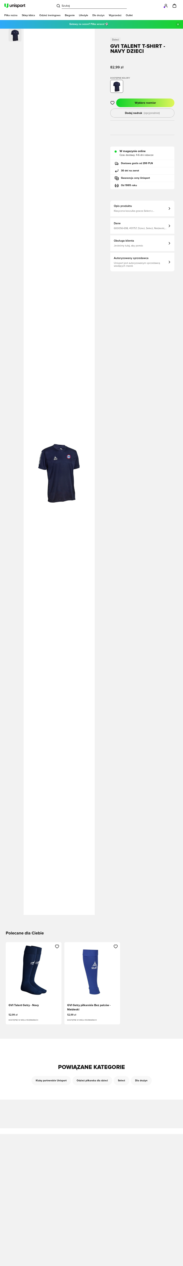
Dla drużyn (141, 1080)
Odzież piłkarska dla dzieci (92, 1080)
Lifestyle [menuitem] (83, 15)
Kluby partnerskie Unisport (51, 1080)
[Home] (14, 6)
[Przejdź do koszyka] (174, 5)
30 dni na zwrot (130, 170)
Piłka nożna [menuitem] (11, 15)
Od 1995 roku (129, 185)
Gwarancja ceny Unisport (135, 178)
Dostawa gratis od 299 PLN (137, 163)
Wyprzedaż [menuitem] (115, 15)
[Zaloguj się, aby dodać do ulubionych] (112, 103)
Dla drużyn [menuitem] (98, 15)
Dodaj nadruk (142, 113)
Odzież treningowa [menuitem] (50, 15)
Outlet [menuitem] (129, 15)
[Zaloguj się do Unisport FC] (166, 5)
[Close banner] (178, 24)
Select (121, 1080)
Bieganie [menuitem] (70, 15)
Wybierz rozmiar (145, 102)
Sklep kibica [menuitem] (28, 15)
